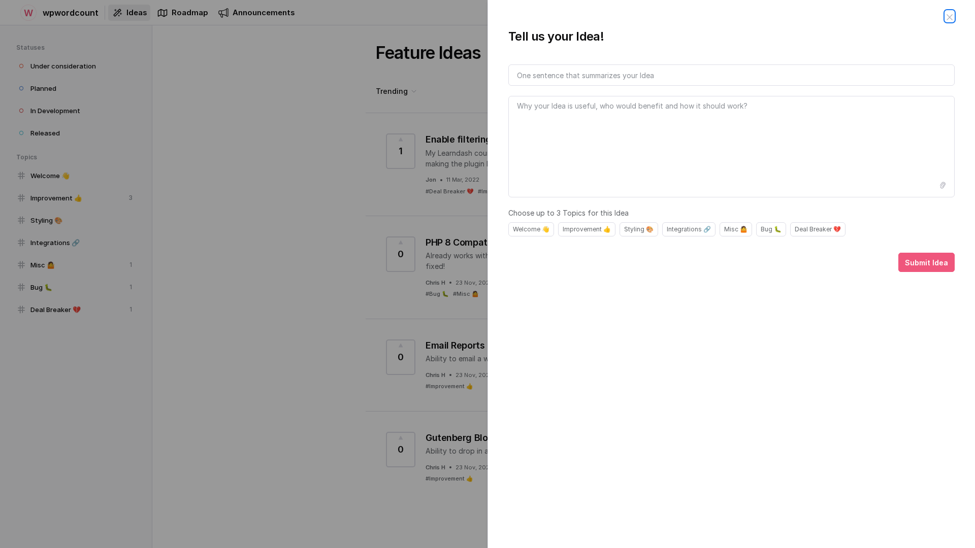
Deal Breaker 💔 (818, 229)
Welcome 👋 (531, 229)
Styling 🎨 (639, 229)
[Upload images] (942, 185)
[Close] (950, 16)
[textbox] (731, 146)
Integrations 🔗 (689, 229)
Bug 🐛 (771, 229)
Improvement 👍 (587, 229)
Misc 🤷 (736, 229)
